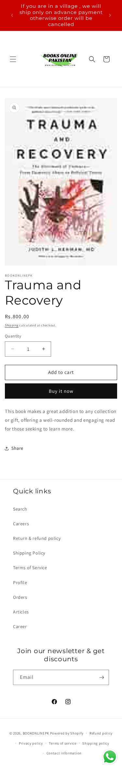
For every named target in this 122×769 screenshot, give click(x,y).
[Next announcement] (110, 15)
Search (20, 509)
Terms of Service (30, 567)
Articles (21, 612)
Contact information (64, 753)
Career (20, 626)
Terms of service (62, 743)
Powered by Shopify (67, 733)
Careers (21, 524)
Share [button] (17, 448)
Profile (20, 582)
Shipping (12, 325)
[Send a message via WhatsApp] (110, 757)
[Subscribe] (101, 677)
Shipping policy (95, 743)
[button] (13, 59)
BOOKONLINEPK (36, 733)
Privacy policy (31, 743)
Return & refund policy (37, 538)
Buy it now (61, 391)
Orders (20, 597)
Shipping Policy (29, 553)
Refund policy (101, 733)
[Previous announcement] (12, 15)
